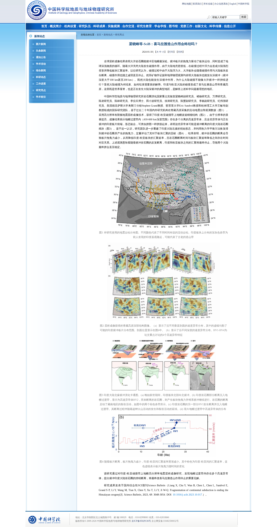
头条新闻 (41, 50)
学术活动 (41, 63)
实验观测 (114, 26)
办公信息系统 (221, 3)
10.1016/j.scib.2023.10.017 (187, 494)
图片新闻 (41, 44)
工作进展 (41, 83)
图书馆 (173, 26)
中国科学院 (243, 3)
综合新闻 (41, 70)
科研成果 (99, 26)
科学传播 (215, 26)
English (233, 3)
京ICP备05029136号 (141, 521)
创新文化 (201, 26)
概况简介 (56, 26)
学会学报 (160, 26)
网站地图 (186, 3)
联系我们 (197, 3)
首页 (44, 26)
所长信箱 (208, 3)
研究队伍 (85, 26)
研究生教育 (144, 26)
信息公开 (230, 26)
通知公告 (41, 57)
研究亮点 (41, 90)
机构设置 (70, 26)
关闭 (180, 52)
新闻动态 (108, 34)
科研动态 (41, 77)
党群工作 (186, 26)
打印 (171, 52)
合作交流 (128, 26)
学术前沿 (41, 96)
